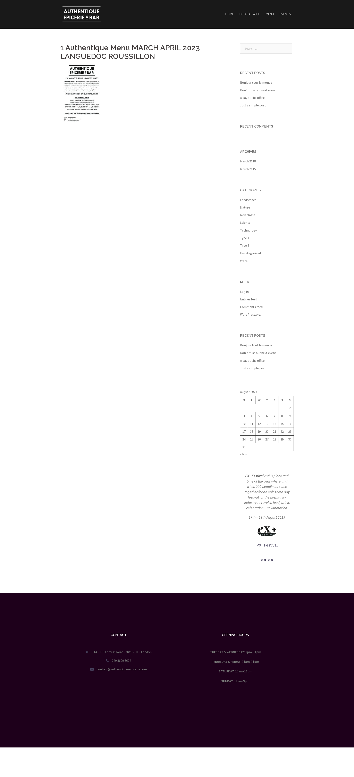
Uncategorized (250, 253)
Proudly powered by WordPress (81, 741)
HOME (229, 14)
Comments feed (251, 307)
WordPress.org (250, 314)
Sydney (122, 741)
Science (245, 222)
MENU (270, 14)
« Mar (243, 454)
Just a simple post (253, 105)
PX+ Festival (254, 476)
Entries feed (248, 299)
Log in (244, 292)
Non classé (247, 215)
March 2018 (248, 161)
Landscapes (248, 200)
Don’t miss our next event (258, 90)
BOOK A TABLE (249, 14)
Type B (245, 245)
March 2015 (248, 169)
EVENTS (285, 14)
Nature (245, 207)
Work (243, 261)
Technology (248, 230)
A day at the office (252, 98)
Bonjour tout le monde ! (256, 82)
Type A (244, 238)
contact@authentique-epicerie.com (122, 669)
